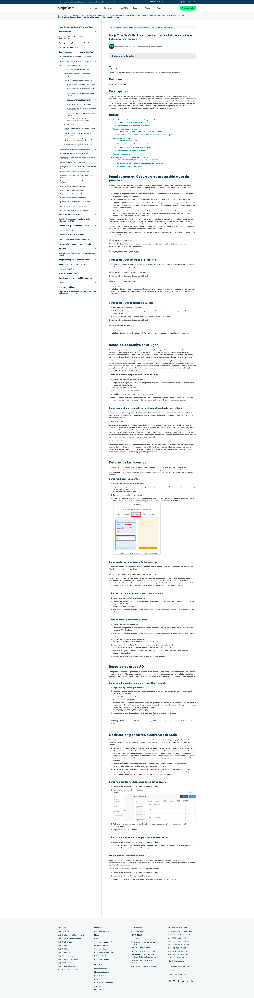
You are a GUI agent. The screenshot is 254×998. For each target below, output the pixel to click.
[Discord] (188, 981)
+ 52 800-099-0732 (182, 958)
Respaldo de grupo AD (122, 154)
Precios (136, 8)
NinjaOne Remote (65, 942)
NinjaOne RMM (64, 932)
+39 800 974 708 (179, 948)
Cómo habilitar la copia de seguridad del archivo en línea (139, 131)
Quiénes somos (100, 969)
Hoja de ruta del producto (68, 970)
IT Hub (97, 938)
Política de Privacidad (139, 932)
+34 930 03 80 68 (181, 945)
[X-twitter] (192, 981)
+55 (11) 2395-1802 (180, 954)
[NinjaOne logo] (66, 8)
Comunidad (99, 976)
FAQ (96, 979)
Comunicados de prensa (104, 983)
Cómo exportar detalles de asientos (131, 151)
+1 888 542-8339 (154, 2)
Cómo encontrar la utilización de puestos (133, 126)
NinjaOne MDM (64, 945)
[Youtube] (174, 981)
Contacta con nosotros (169, 2)
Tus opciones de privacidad (141, 966)
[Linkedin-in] (170, 981)
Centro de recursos (101, 932)
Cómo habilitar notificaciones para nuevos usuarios (137, 160)
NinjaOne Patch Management (69, 938)
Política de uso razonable (177, 974)
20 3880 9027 (180, 938)
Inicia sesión (137, 27)
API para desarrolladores (104, 952)
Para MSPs (123, 8)
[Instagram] (183, 981)
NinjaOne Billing (64, 952)
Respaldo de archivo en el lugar (125, 129)
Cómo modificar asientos (127, 140)
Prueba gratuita (188, 8)
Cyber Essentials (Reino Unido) (143, 951)
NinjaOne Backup (64, 963)
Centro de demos (101, 949)
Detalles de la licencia (121, 138)
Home (60, 15)
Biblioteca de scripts (102, 945)
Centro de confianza (102, 959)
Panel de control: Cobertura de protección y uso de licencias (137, 120)
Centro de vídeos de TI (103, 942)
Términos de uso (174, 971)
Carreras (97, 986)
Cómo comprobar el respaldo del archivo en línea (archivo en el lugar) (144, 135)
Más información (111, 2)
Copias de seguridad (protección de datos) (96, 15)
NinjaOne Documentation (68, 959)
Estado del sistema (101, 956)
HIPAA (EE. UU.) (137, 935)
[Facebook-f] (179, 981)
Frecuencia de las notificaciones (129, 166)
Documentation (70, 15)
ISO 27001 (135, 938)
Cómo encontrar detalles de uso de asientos (134, 147)
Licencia (97, 990)
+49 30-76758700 (183, 935)
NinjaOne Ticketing (65, 956)
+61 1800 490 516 (180, 951)
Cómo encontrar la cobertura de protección (134, 122)
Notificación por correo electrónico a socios (130, 157)
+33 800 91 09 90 (181, 941)
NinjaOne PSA (63, 949)
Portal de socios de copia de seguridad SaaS (167, 15)
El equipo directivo (101, 972)
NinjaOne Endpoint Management (71, 935)
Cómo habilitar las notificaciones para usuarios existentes (140, 163)
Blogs (96, 935)
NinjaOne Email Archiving (67, 966)
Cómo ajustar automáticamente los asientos (134, 144)
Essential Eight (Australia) (141, 948)
